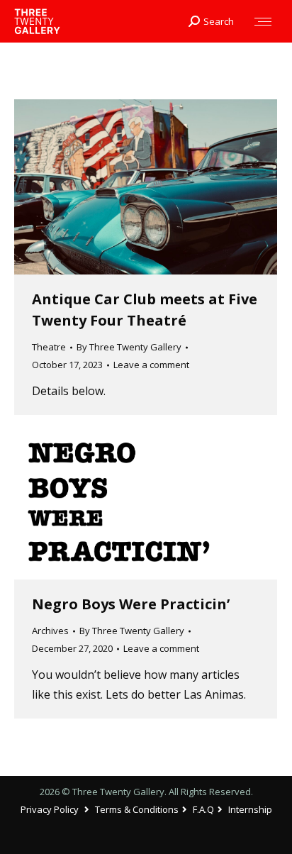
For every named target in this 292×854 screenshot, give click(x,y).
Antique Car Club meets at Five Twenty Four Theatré (144, 309)
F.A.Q (203, 809)
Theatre (49, 346)
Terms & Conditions (137, 809)
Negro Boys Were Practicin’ (131, 604)
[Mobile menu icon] (263, 21)
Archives (50, 630)
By (129, 346)
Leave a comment (151, 364)
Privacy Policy (50, 809)
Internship (250, 809)
